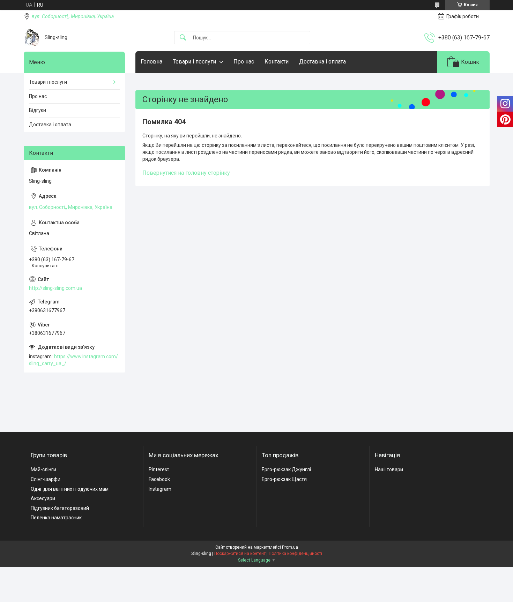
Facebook (159, 479)
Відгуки (37, 110)
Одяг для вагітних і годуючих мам (70, 489)
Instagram (160, 489)
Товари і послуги (194, 61)
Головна (151, 61)
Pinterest (159, 469)
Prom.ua (290, 547)
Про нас (243, 61)
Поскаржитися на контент (240, 553)
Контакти (277, 61)
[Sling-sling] (31, 37)
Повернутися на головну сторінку (186, 173)
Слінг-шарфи (45, 479)
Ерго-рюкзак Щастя (284, 479)
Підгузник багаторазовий (60, 508)
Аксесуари (43, 498)
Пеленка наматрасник (56, 517)
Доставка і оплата (322, 61)
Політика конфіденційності (295, 553)
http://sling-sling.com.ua (55, 288)
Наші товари (389, 469)
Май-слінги (43, 469)
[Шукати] (183, 37)
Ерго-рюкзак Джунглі (286, 469)
